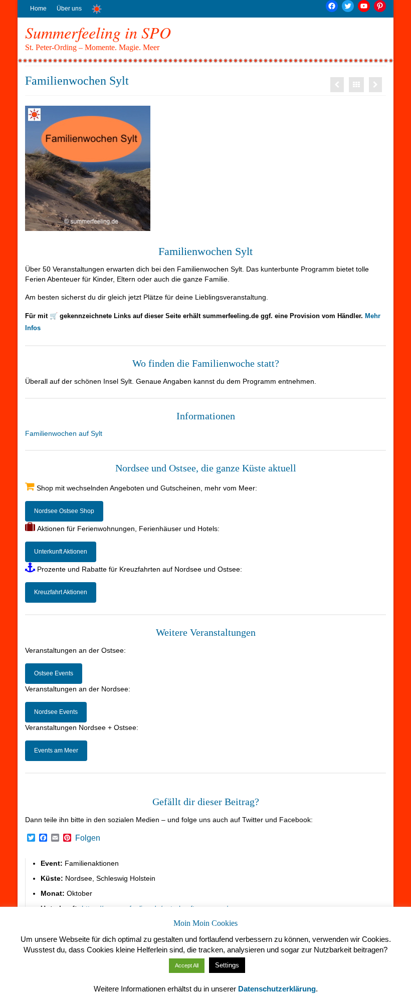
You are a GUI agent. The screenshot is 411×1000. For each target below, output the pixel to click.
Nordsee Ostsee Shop (64, 511)
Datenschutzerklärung (277, 988)
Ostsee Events (53, 673)
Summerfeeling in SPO (98, 32)
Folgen (87, 838)
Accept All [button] (186, 965)
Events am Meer (56, 750)
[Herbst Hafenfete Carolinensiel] (375, 84)
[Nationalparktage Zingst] (337, 84)
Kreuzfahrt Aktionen (60, 592)
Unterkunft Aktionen (60, 551)
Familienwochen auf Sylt (63, 433)
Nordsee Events (56, 711)
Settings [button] (227, 965)
